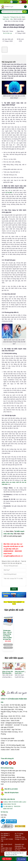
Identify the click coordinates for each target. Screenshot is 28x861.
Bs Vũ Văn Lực (7, 33)
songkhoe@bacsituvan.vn (13, 556)
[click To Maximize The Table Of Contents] (4, 49)
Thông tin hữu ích (15, 17)
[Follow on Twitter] (6, 763)
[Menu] (25, 6)
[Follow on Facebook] (2, 763)
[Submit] (24, 11)
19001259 (18, 551)
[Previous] (2, 672)
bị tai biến (9, 192)
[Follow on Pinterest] (10, 763)
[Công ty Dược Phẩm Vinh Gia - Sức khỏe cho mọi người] (7, 7)
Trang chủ (6, 17)
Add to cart (8, 644)
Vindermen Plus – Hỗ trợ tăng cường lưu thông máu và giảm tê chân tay (7, 635)
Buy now (8, 647)
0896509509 (8, 551)
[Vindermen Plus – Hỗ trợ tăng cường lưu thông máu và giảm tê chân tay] (8, 621)
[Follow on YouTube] (14, 763)
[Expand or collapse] (4, 57)
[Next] (25, 672)
